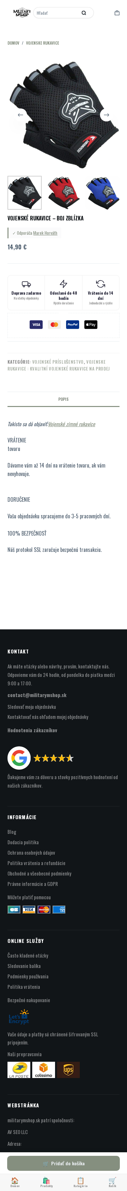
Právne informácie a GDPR (32, 883)
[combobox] (56, 12)
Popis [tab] (63, 399)
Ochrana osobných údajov (31, 852)
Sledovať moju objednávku (31, 706)
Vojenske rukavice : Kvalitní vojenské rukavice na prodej (58, 365)
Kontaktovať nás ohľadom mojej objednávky (47, 716)
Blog (11, 831)
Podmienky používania (28, 976)
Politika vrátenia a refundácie (36, 862)
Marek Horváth (45, 233)
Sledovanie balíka (24, 965)
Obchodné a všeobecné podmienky (39, 873)
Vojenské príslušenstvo (58, 361)
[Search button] (84, 12)
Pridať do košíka (68, 1163)
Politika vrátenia (23, 986)
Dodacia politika (23, 842)
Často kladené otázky (27, 955)
